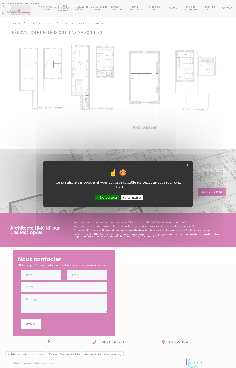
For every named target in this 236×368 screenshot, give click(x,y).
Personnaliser (132, 197)
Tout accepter (108, 197)
